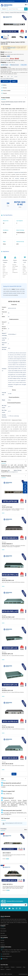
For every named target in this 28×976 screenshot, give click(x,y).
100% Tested (5, 64)
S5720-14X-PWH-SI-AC (8, 727)
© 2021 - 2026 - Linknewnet (6, 974)
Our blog (2, 940)
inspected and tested (19, 172)
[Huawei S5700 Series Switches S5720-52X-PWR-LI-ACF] (14, 602)
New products (3, 930)
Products (7, 12)
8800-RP (5, 852)
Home (2, 12)
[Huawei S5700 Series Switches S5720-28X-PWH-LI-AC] (14, 565)
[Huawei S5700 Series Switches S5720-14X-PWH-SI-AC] (14, 712)
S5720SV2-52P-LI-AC (7, 690)
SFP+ (8, 76)
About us (2, 942)
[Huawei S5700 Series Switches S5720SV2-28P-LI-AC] (14, 639)
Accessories (18, 967)
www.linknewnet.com (23, 974)
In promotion (3, 928)
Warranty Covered (15, 64)
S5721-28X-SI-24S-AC (7, 763)
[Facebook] (2, 908)
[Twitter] (6, 908)
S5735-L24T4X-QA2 (7, 507)
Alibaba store (4, 958)
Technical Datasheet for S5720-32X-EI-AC (13, 823)
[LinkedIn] (13, 908)
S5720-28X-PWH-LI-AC (8, 580)
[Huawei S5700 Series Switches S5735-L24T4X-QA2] (14, 492)
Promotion (3, 828)
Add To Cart (5, 81)
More (14, 774)
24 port (15, 76)
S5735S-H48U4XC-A (7, 543)
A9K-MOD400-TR (7, 884)
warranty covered (12, 293)
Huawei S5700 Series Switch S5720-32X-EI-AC (18, 12)
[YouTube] (10, 908)
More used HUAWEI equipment (7, 78)
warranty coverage (19, 178)
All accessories (4, 935)
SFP (12, 76)
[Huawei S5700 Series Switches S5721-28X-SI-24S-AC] (14, 749)
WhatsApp (25, 483)
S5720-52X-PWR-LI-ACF (8, 617)
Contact (25, 489)
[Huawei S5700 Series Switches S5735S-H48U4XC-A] (14, 529)
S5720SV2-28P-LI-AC (7, 653)
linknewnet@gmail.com (13, 471)
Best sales (3, 933)
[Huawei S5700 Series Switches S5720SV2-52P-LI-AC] (14, 675)
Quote (25, 486)
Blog (24, 967)
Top (25, 492)
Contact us (3, 944)
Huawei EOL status (11, 47)
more (3, 513)
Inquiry (14, 81)
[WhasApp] (17, 908)
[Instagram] (20, 908)
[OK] (25, 905)
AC (5, 76)
